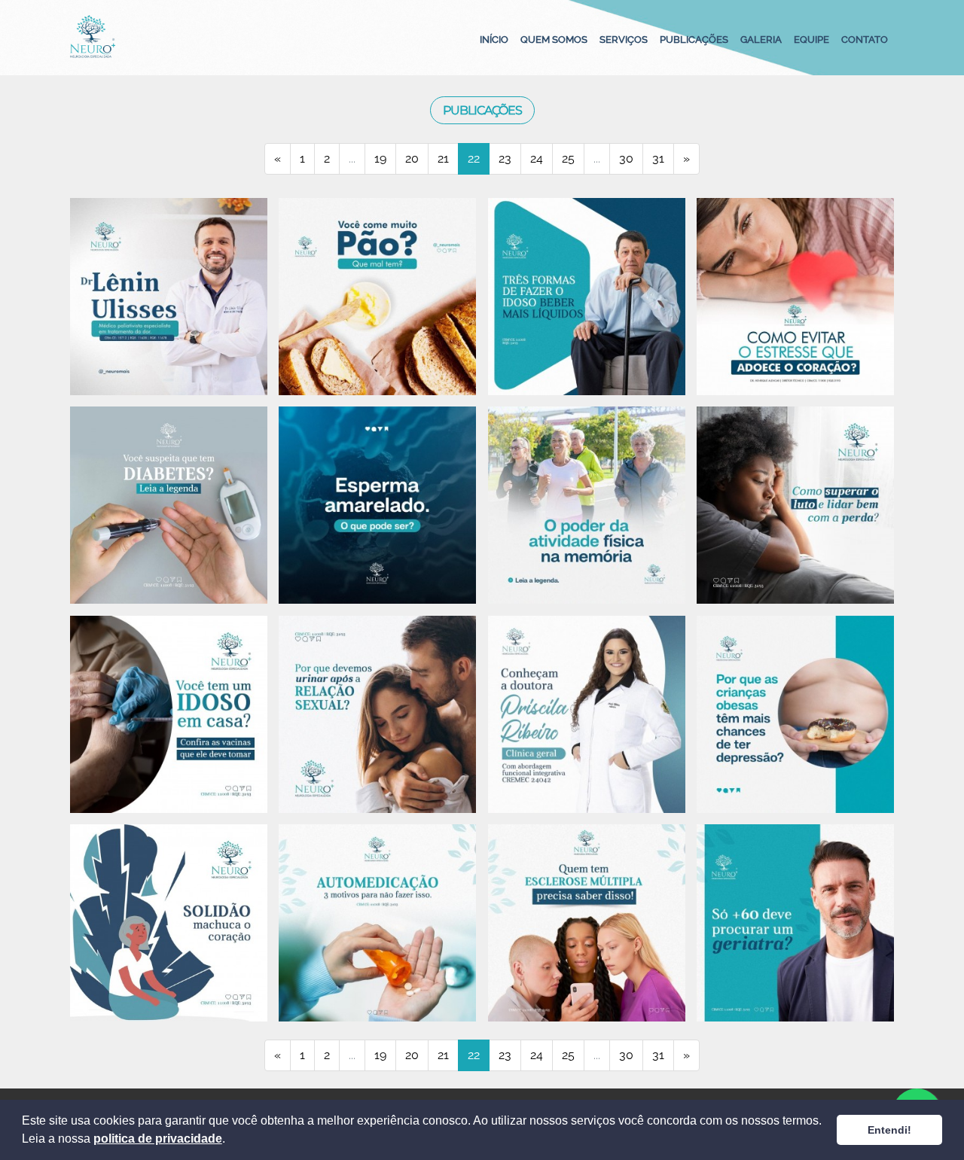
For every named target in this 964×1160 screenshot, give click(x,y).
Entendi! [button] (889, 1130)
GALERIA (761, 39)
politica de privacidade (157, 1138)
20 (412, 158)
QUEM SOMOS (553, 39)
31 (658, 158)
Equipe (811, 39)
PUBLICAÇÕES (694, 39)
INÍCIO (494, 39)
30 (626, 158)
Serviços (623, 39)
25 (568, 158)
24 (536, 158)
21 (443, 158)
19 (380, 158)
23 (505, 158)
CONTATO (864, 39)
